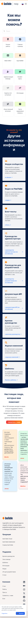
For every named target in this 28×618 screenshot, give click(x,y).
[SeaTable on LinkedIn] (24, 582)
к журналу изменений (11, 357)
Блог (3, 599)
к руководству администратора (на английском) (11, 252)
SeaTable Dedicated (8, 542)
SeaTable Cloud (7, 539)
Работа (4, 589)
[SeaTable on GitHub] (24, 600)
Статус (4, 575)
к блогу (7, 225)
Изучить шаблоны (10, 380)
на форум (8, 177)
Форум (4, 569)
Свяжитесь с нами (14, 422)
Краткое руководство (8, 556)
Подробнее (4, 613)
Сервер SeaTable (7, 545)
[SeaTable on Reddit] (24, 597)
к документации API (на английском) (12, 308)
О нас (4, 586)
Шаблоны (5, 562)
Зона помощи (6, 559)
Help (16, 4)
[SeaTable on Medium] (24, 585)
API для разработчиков (9, 572)
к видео (7, 200)
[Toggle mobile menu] (26, 4)
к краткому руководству (12, 334)
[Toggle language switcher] (22, 4)
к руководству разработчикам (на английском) (11, 280)
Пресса (4, 592)
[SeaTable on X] (24, 593)
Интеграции (5, 566)
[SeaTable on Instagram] (24, 589)
